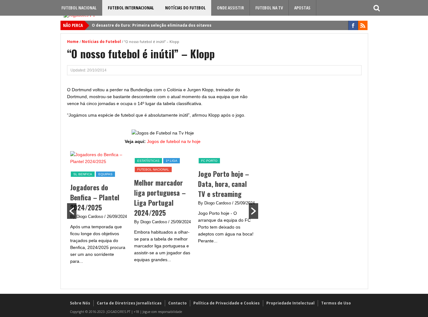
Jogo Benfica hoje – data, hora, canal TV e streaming (237, 184)
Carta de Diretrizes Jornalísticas (129, 303)
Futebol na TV (269, 8)
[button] (71, 211)
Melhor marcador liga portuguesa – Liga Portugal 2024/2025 (107, 197)
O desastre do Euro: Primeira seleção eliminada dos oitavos (151, 25)
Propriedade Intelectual (290, 303)
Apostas (302, 8)
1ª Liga (118, 160)
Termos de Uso (336, 303)
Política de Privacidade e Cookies (226, 303)
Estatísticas (95, 160)
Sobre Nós (80, 303)
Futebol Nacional (79, 8)
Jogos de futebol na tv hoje (174, 141)
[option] (110, 210)
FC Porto (156, 160)
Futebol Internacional (131, 8)
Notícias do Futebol (185, 8)
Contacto (177, 303)
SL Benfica (221, 160)
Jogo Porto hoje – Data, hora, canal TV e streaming (170, 184)
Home (73, 41)
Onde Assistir (230, 8)
